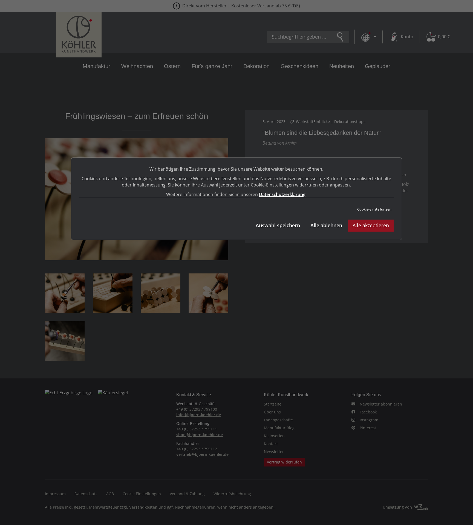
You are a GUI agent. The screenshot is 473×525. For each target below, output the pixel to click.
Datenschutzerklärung (282, 194)
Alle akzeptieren (371, 225)
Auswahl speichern (278, 225)
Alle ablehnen (326, 225)
